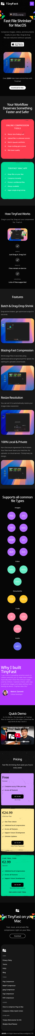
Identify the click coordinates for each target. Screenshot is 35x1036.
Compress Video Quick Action (13, 1011)
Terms (5, 964)
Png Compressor (8, 981)
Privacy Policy (7, 960)
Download (17, 936)
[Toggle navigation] (32, 4)
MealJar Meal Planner (10, 1024)
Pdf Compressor (8, 998)
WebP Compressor (9, 986)
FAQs (4, 968)
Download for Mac (17, 88)
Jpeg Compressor (9, 990)
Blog (4, 972)
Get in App (17, 796)
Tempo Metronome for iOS (12, 1020)
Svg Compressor (8, 994)
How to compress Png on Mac (13, 1007)
